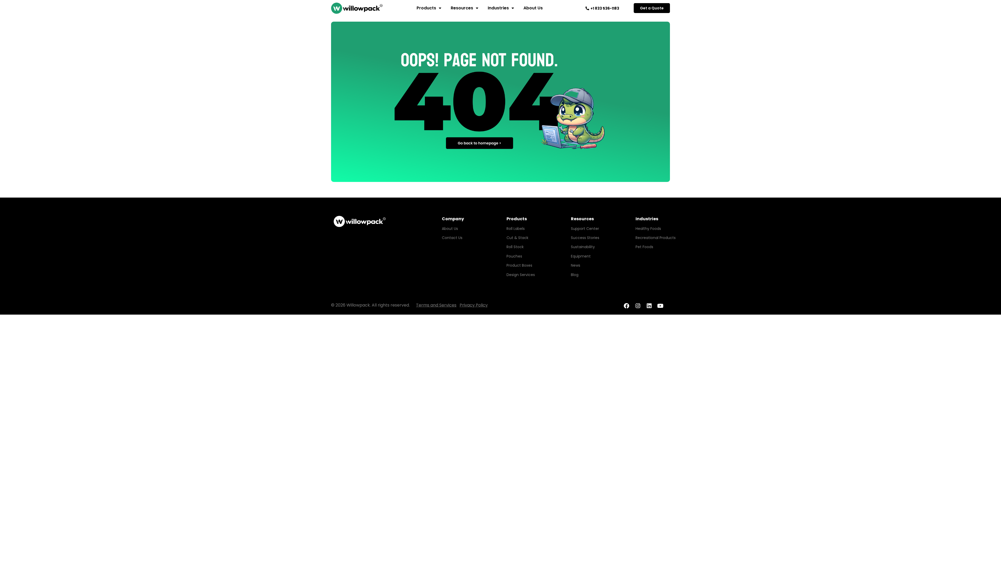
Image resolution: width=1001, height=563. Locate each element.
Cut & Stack (517, 237)
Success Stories (585, 237)
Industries (498, 8)
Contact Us (452, 237)
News (575, 265)
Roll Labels (515, 228)
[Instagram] (638, 306)
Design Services (520, 274)
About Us (533, 8)
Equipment (581, 256)
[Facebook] (626, 306)
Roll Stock (515, 246)
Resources (462, 8)
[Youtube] (660, 306)
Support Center (585, 228)
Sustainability (583, 246)
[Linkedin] (649, 306)
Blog (574, 274)
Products (426, 8)
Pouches (514, 256)
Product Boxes (519, 265)
